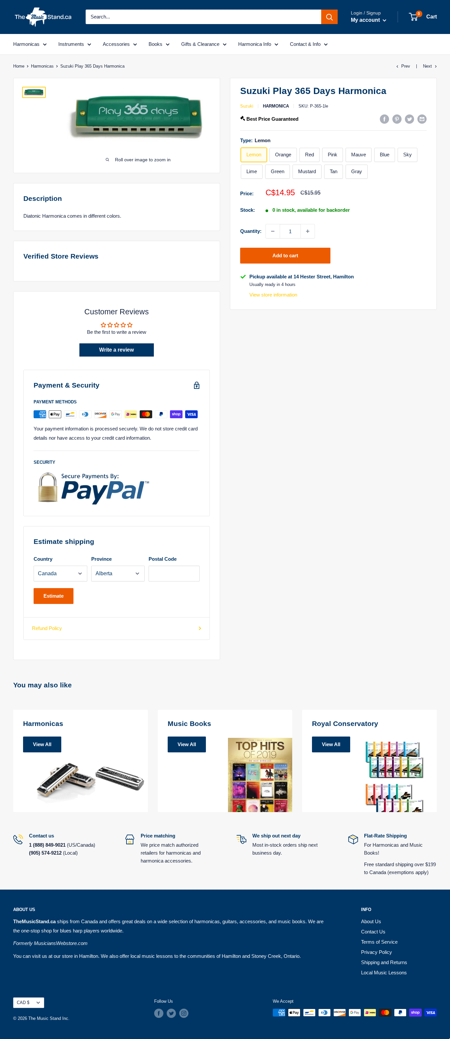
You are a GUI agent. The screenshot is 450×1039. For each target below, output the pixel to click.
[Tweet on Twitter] (409, 119)
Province (101, 559)
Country (43, 559)
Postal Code (163, 559)
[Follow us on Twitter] (171, 1013)
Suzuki (246, 106)
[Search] (329, 17)
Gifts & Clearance (200, 44)
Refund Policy (47, 628)
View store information (273, 295)
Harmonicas (26, 44)
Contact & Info (305, 44)
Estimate (53, 596)
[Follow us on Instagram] (183, 1013)
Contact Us (373, 931)
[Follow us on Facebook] (158, 1013)
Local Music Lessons (384, 972)
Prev (405, 66)
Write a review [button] (116, 350)
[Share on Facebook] (384, 119)
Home (18, 66)
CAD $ (23, 1002)
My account (366, 20)
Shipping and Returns (384, 962)
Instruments (71, 44)
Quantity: (251, 231)
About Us (371, 921)
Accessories (116, 44)
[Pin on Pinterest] (397, 119)
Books (155, 44)
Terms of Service (379, 942)
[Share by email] (422, 119)
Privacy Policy (376, 952)
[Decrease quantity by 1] (273, 231)
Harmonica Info (254, 44)
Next (427, 66)
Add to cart (285, 255)
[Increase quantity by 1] (308, 231)
